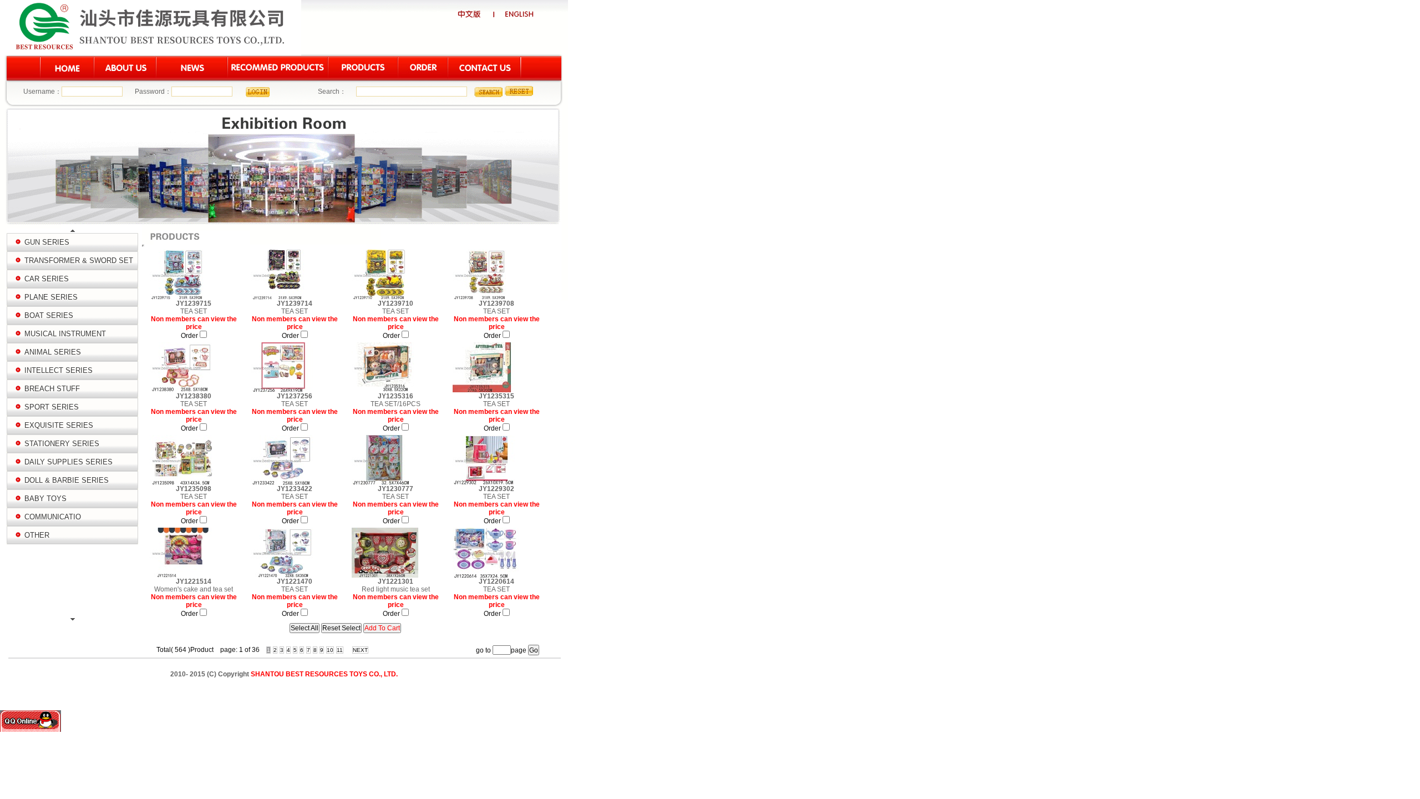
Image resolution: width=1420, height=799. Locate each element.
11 (340, 650)
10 (330, 650)
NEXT (360, 650)
